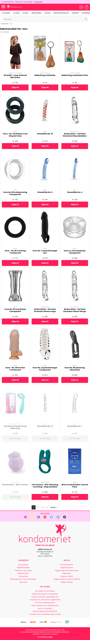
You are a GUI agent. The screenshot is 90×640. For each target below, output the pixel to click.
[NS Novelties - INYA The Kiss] (15, 445)
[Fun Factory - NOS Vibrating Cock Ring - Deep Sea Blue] (45, 445)
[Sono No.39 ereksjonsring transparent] (15, 153)
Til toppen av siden (45, 637)
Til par (25, 13)
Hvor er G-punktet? (45, 608)
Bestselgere (36, 13)
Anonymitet (38, 2)
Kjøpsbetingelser (23, 567)
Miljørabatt (66, 573)
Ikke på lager (15, 438)
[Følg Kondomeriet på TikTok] (65, 518)
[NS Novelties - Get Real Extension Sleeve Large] (45, 270)
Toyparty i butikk (66, 576)
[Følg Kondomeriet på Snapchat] (32, 518)
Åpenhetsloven (23, 573)
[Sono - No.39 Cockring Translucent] (15, 211)
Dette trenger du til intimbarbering (45, 605)
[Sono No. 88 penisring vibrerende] (74, 328)
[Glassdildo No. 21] (45, 387)
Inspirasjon (23, 582)
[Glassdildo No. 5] (45, 153)
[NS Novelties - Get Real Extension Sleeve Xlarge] (74, 270)
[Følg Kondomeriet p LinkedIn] (58, 518)
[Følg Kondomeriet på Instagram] (25, 518)
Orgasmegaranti (66, 567)
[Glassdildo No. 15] (45, 94)
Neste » (54, 507)
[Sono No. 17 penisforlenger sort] (45, 211)
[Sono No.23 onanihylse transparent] (15, 270)
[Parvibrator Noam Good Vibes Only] (15, 387)
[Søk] (86, 19)
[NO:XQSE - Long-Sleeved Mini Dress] (15, 36)
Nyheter (75, 13)
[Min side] (81, 7)
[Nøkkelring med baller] (45, 36)
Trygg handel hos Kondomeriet (66, 570)
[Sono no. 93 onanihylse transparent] (74, 211)
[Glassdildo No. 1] (74, 387)
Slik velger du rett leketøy (45, 591)
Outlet (47, 13)
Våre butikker (23, 565)
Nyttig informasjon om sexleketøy (45, 594)
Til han (16, 13)
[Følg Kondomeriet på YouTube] (45, 518)
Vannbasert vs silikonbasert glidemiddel (45, 600)
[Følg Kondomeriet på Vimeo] (51, 518)
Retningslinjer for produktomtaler (23, 579)
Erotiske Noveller (61, 13)
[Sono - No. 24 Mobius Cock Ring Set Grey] (15, 94)
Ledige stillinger (66, 582)
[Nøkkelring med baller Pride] (74, 36)
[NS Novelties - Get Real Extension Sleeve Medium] (74, 94)
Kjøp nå (15, 87)
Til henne (6, 13)
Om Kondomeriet (66, 565)
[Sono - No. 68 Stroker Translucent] (15, 328)
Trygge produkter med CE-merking (66, 579)
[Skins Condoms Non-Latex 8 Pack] (74, 445)
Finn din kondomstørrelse (45, 603)
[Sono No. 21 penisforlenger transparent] (45, 328)
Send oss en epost (45, 545)
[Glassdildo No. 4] (74, 153)
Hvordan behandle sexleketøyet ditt (45, 597)
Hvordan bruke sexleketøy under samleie (45, 614)
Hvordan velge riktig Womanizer (45, 611)
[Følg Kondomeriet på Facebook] (38, 518)
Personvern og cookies (23, 570)
